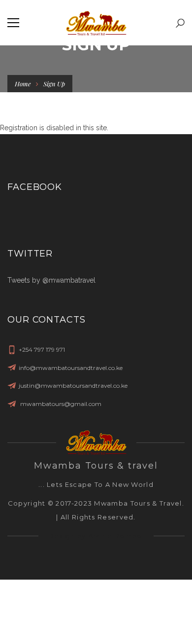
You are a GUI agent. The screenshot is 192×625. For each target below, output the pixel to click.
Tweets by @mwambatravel (51, 280)
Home (23, 83)
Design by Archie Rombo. (96, 536)
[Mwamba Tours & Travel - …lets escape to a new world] (96, 22)
